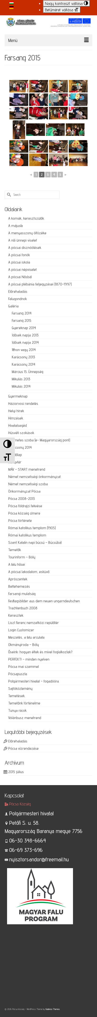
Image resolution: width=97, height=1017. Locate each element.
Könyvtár (14, 462)
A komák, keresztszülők (26, 218)
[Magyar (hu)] (11, 2)
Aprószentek (17, 579)
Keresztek (15, 615)
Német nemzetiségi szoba (28, 484)
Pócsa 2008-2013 (21, 498)
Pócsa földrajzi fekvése (25, 506)
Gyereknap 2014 (24, 328)
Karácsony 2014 (23, 364)
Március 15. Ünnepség (27, 371)
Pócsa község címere (24, 513)
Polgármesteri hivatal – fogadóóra (33, 681)
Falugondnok (17, 299)
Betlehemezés (19, 586)
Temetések (16, 696)
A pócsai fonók (19, 255)
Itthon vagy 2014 (24, 349)
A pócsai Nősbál (20, 277)
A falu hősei (16, 564)
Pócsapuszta (17, 674)
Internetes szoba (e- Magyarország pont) (39, 440)
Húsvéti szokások (21, 433)
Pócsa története (20, 520)
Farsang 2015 (21, 320)
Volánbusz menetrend (24, 718)
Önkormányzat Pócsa (24, 491)
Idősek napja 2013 (25, 335)
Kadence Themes (53, 1009)
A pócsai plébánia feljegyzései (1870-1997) (40, 284)
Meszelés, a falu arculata (26, 637)
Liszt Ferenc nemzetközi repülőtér (33, 622)
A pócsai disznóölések (24, 247)
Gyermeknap (18, 396)
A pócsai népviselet (22, 269)
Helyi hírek (16, 411)
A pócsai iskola (19, 262)
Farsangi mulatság (22, 593)
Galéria (13, 306)
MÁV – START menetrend (26, 469)
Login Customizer (21, 630)
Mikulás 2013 (21, 379)
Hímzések (15, 418)
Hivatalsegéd (17, 425)
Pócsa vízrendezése (23, 748)
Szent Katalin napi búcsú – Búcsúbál (35, 542)
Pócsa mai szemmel (23, 666)
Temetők (14, 550)
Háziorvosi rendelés (23, 403)
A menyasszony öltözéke (27, 233)
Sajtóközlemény (20, 688)
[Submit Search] (8, 195)
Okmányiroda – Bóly (23, 644)
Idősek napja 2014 (25, 342)
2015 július (16, 772)
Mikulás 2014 (21, 386)
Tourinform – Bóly (21, 557)
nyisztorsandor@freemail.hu (39, 859)
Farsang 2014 (22, 313)
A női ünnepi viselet (22, 240)
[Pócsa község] (48, 24)
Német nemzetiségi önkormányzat (34, 476)
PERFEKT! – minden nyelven (28, 659)
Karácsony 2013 (23, 357)
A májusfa (15, 225)
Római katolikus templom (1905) (32, 528)
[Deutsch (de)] (11, 7)
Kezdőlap (15, 454)
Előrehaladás (17, 291)
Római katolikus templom (27, 535)
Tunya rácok (17, 710)
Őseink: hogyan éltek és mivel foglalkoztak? (40, 652)
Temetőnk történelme (24, 703)
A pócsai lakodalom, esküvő (28, 571)
